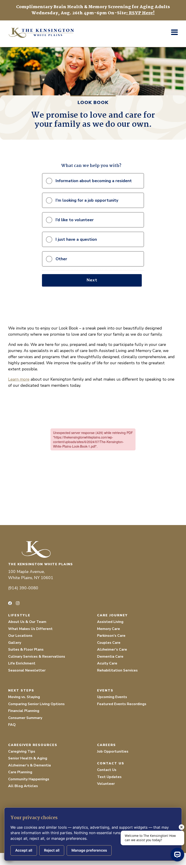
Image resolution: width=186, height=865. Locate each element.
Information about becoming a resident (94, 180)
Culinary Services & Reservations (36, 656)
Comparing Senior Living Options (36, 703)
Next (92, 280)
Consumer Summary (25, 717)
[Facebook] (10, 603)
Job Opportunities (112, 751)
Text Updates (109, 776)
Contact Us (106, 769)
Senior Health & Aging (27, 758)
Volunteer (106, 783)
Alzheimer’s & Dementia (29, 765)
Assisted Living (110, 621)
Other (61, 259)
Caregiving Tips (21, 751)
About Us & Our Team (27, 621)
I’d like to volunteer (75, 220)
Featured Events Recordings (121, 703)
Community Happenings (28, 779)
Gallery (14, 642)
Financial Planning (23, 710)
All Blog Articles (23, 785)
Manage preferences (89, 850)
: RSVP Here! (140, 13)
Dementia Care (110, 656)
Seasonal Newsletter (27, 670)
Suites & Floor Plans (26, 649)
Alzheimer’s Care (112, 649)
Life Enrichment (21, 663)
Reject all (51, 850)
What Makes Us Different (30, 628)
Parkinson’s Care (111, 635)
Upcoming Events (112, 696)
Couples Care (108, 642)
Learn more (18, 379)
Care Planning (20, 772)
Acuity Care (107, 663)
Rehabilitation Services (117, 670)
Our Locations (20, 635)
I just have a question (76, 239)
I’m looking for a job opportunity (87, 200)
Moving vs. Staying (24, 696)
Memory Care (108, 628)
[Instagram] (18, 603)
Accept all (23, 850)
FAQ (12, 724)
